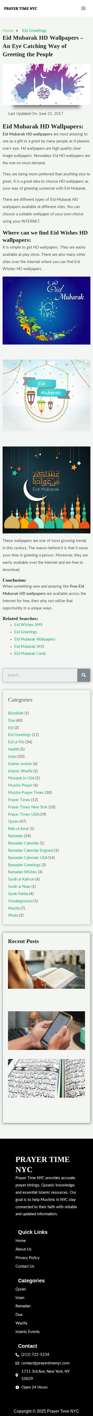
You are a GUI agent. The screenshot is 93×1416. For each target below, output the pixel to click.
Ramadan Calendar (23, 843)
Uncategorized (20, 901)
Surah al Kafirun (21, 879)
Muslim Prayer (20, 785)
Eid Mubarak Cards (30, 654)
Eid (10, 728)
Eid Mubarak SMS (29, 647)
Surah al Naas (19, 887)
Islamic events (20, 764)
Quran (13, 821)
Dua (11, 721)
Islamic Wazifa (20, 771)
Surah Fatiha (18, 894)
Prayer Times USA (23, 814)
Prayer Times (19, 800)
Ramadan (15, 836)
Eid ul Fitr (16, 742)
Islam (12, 757)
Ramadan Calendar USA (27, 858)
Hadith (13, 749)
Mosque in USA (21, 778)
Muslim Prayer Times (26, 793)
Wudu (13, 915)
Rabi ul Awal (18, 829)
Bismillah (16, 713)
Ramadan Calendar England (30, 851)
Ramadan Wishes (22, 872)
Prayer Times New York (28, 807)
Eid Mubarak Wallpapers (34, 639)
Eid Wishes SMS (28, 625)
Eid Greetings (34, 31)
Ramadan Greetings (24, 865)
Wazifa (14, 908)
